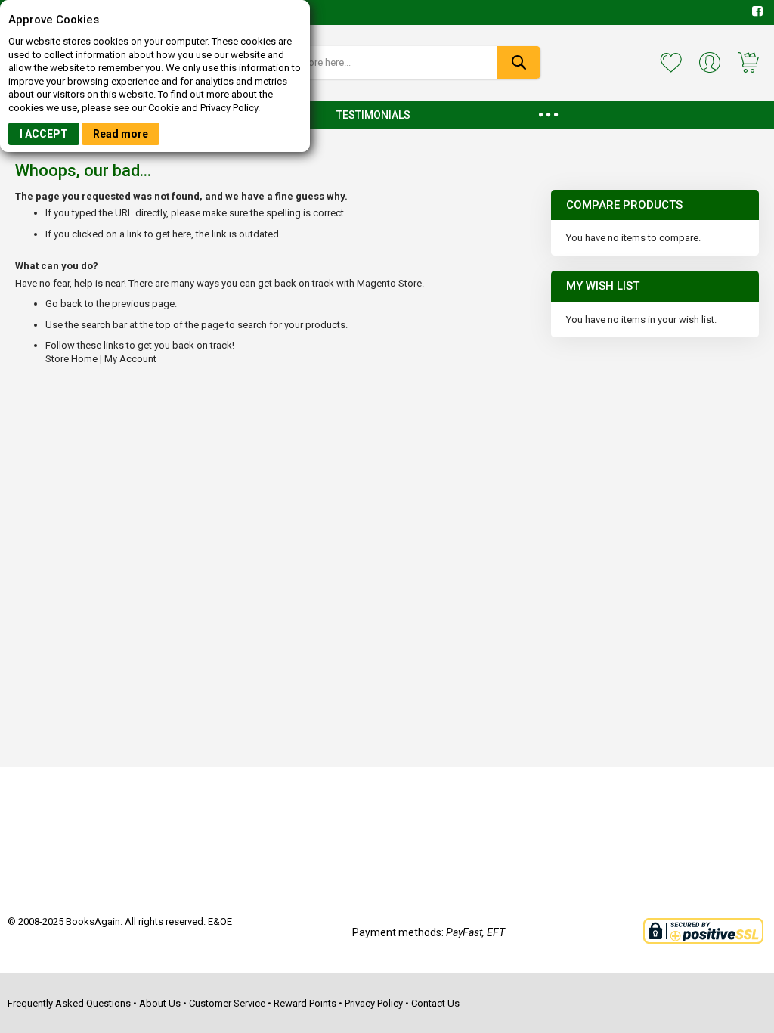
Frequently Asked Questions (69, 1003)
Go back (63, 303)
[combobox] (387, 62)
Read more (120, 134)
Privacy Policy (374, 1003)
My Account (130, 358)
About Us (160, 1003)
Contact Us (435, 1003)
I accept (44, 134)
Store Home (71, 358)
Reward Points (305, 1003)
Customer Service (227, 1003)
